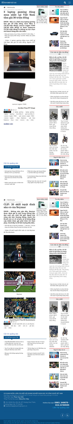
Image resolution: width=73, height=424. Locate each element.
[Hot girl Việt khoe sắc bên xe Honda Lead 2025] (54, 192)
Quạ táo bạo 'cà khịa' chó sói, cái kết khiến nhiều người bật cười (59, 92)
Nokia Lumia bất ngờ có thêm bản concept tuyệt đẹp (14, 183)
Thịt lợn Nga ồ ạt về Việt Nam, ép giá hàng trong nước (36, 348)
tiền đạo (13, 326)
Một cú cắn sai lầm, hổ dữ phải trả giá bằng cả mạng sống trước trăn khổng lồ (57, 59)
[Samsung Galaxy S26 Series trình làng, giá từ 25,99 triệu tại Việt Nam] (54, 43)
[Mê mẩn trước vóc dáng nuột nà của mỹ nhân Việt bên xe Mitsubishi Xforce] (54, 172)
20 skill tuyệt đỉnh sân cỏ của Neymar (23, 324)
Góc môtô (59, 107)
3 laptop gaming (18, 112)
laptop (6, 114)
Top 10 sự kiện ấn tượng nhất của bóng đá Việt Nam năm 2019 (14, 348)
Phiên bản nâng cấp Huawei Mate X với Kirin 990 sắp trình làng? (36, 171)
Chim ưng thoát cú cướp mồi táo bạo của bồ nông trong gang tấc (59, 97)
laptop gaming (30, 112)
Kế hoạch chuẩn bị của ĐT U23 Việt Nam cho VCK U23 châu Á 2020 (35, 354)
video (32, 120)
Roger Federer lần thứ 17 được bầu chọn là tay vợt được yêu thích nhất (35, 343)
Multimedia (11, 7)
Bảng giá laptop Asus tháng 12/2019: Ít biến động (19, 34)
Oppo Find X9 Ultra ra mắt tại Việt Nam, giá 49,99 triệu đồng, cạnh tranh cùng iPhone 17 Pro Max (64, 23)
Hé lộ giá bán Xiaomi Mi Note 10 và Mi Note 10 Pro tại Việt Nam (14, 171)
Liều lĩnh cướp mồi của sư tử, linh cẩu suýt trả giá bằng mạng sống (59, 102)
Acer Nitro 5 (19, 114)
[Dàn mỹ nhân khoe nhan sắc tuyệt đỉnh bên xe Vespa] (54, 184)
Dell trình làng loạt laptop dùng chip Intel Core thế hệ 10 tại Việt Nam (13, 177)
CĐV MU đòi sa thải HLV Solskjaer (14, 225)
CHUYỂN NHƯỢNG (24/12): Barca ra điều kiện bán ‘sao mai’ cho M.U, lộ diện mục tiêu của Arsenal (14, 343)
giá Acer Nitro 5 (29, 114)
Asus (12, 120)
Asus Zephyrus (21, 118)
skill (19, 326)
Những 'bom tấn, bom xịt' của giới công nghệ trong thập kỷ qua (36, 181)
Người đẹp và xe (59, 157)
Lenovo (22, 120)
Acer (17, 120)
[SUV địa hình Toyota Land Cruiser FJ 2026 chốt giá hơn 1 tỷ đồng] (54, 33)
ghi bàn (32, 326)
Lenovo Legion (8, 118)
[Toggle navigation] (69, 3)
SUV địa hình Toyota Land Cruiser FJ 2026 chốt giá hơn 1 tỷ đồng (64, 35)
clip (27, 120)
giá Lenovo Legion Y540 (26, 116)
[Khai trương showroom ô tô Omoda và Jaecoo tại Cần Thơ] (54, 162)
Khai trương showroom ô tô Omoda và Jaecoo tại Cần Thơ (64, 164)
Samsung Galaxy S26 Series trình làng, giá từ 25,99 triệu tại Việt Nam (64, 45)
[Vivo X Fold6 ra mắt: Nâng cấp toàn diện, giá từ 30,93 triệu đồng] (54, 12)
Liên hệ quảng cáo (61, 407)
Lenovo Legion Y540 (10, 116)
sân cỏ (25, 326)
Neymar (6, 326)
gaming (12, 114)
